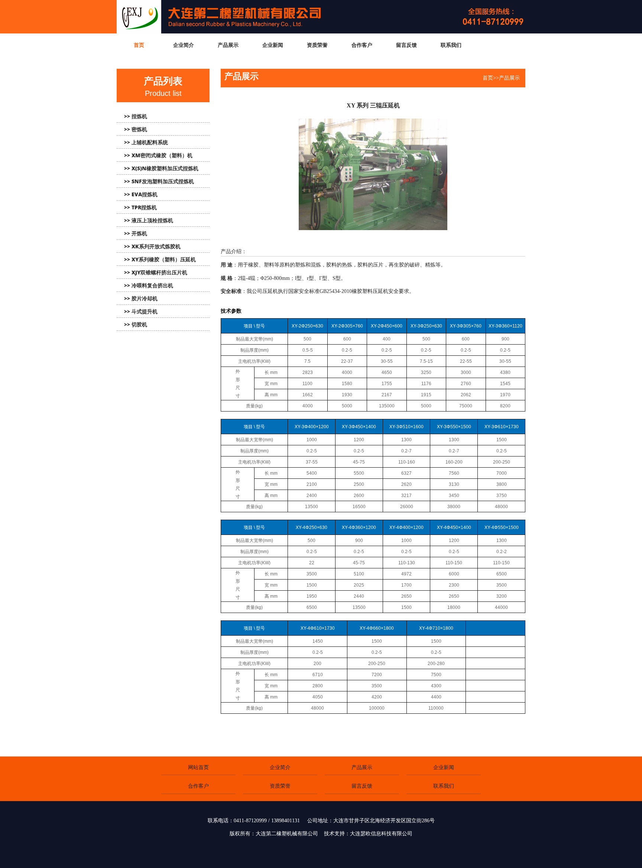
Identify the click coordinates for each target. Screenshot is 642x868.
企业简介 (280, 767)
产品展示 (361, 767)
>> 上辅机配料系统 (146, 142)
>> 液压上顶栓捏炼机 (148, 220)
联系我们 (443, 786)
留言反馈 (361, 786)
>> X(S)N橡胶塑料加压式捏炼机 (161, 168)
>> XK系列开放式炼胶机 (152, 246)
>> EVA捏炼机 (141, 194)
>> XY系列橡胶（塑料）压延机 (160, 259)
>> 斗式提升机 (141, 311)
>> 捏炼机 (135, 116)
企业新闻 (443, 767)
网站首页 (198, 767)
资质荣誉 (280, 786)
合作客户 (198, 786)
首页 (488, 78)
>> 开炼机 (135, 233)
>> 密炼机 (135, 129)
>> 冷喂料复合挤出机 (148, 285)
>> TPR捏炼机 (140, 207)
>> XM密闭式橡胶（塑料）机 (158, 155)
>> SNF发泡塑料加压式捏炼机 (159, 181)
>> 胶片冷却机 (141, 298)
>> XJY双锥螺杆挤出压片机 (155, 272)
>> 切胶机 (135, 324)
